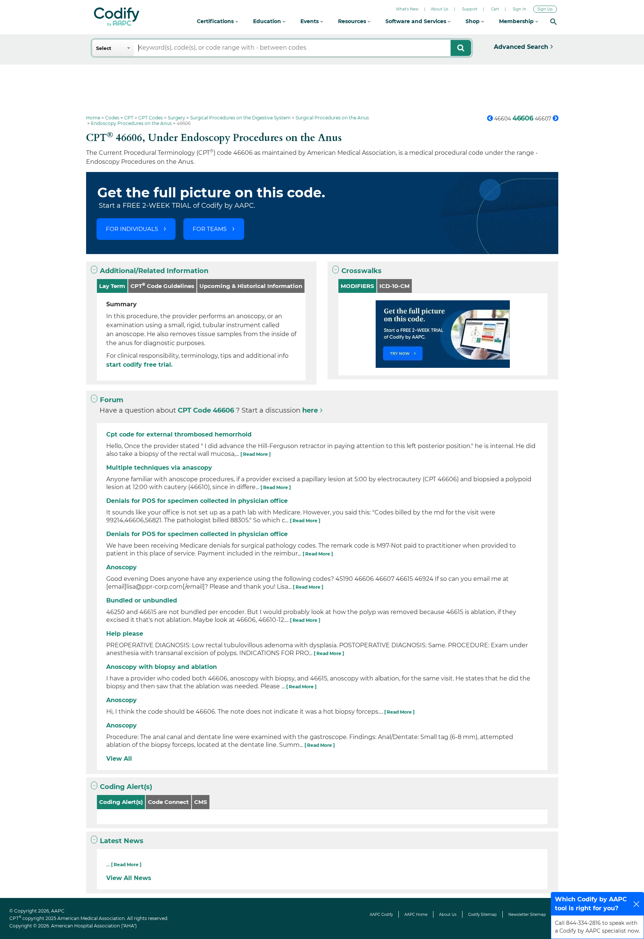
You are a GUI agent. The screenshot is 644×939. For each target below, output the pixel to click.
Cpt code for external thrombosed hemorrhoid (179, 434)
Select (103, 48)
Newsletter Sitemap (527, 914)
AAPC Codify (381, 914)
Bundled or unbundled (141, 600)
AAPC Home (415, 914)
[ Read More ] (255, 454)
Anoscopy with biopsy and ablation (161, 666)
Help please (124, 633)
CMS (200, 801)
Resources (352, 21)
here (310, 410)
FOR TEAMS (210, 228)
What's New (407, 9)
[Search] (553, 21)
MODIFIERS (357, 285)
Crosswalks (361, 271)
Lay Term (112, 285)
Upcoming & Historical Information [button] (250, 285)
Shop (473, 21)
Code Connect (168, 801)
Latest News (121, 841)
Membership (517, 21)
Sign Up (545, 9)
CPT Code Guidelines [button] (162, 285)
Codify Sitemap (482, 914)
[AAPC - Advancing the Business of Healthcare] (116, 16)
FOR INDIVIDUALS (132, 228)
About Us (439, 9)
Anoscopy (121, 567)
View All (119, 758)
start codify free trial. (139, 364)
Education (267, 21)
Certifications (216, 21)
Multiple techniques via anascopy (159, 467)
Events (310, 21)
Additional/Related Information (154, 271)
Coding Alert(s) (126, 787)
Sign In (519, 9)
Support (469, 9)
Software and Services (416, 21)
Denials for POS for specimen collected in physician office (197, 500)
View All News (128, 878)
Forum (111, 400)
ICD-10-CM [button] (394, 285)
